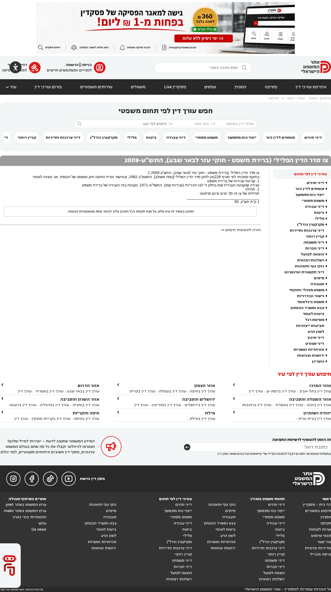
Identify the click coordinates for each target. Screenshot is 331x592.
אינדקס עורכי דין (311, 87)
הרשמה (72, 65)
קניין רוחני (27, 137)
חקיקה (273, 98)
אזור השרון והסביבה (79, 399)
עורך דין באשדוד (289, 405)
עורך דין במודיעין (166, 405)
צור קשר (324, 542)
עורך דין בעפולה (172, 391)
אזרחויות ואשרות (309, 349)
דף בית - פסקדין (317, 504)
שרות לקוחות (320, 529)
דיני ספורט (314, 343)
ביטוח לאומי (313, 314)
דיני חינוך (315, 337)
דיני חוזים (313, 137)
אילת (210, 413)
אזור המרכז (320, 386)
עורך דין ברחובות (256, 405)
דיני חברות (314, 248)
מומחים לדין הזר (280, 137)
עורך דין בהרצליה (54, 405)
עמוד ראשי (296, 98)
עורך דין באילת (202, 418)
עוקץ (42, 523)
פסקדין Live (175, 87)
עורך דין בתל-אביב (315, 391)
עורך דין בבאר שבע (83, 391)
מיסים (319, 278)
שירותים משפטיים (96, 87)
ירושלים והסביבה (198, 399)
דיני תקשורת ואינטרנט (304, 272)
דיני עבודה (176, 137)
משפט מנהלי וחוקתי (306, 290)
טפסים (210, 87)
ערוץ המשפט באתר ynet (26, 504)
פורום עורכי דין (48, 87)
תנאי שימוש (321, 535)
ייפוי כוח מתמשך (241, 137)
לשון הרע (316, 331)
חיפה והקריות (85, 413)
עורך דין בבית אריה (314, 418)
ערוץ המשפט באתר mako (25, 511)
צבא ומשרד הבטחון (307, 308)
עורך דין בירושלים (200, 405)
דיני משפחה (313, 242)
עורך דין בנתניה (86, 405)
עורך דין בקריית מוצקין (51, 418)
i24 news (38, 529)
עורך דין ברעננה (22, 405)
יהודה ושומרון (317, 413)
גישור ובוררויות (310, 296)
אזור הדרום (88, 386)
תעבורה (317, 284)
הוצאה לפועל (312, 254)
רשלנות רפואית (310, 260)
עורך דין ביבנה (319, 405)
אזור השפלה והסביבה (310, 399)
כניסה (86, 65)
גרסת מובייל (320, 554)
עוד (10, 87)
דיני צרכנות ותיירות (63, 137)
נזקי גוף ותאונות (309, 266)
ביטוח (151, 137)
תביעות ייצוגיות (310, 325)
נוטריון (318, 361)
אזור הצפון (204, 386)
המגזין (240, 87)
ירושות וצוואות (310, 355)
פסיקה (271, 87)
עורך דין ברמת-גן (281, 391)
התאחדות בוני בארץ (29, 517)
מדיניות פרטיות (318, 548)
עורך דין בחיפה (202, 391)
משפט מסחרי (206, 137)
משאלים (138, 87)
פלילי (132, 137)
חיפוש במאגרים (318, 511)
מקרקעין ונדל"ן (103, 137)
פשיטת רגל (314, 320)
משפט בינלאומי (310, 302)
